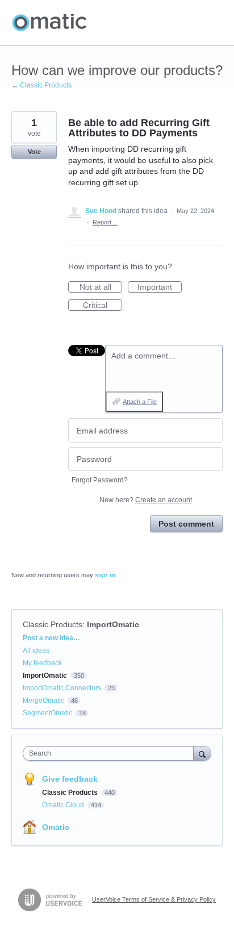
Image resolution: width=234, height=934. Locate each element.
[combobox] (110, 753)
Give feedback (70, 778)
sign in (105, 575)
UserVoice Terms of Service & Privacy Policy (154, 899)
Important (159, 287)
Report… (105, 222)
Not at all (101, 287)
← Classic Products (41, 85)
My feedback (42, 663)
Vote (34, 151)
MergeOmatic (43, 700)
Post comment (186, 523)
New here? (145, 500)
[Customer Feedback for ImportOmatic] (49, 22)
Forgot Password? (100, 480)
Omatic (55, 827)
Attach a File (140, 401)
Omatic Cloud (64, 805)
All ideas (36, 650)
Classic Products (52, 624)
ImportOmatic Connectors (62, 688)
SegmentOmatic (47, 713)
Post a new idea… (51, 638)
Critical (102, 306)
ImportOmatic (113, 624)
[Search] (202, 753)
